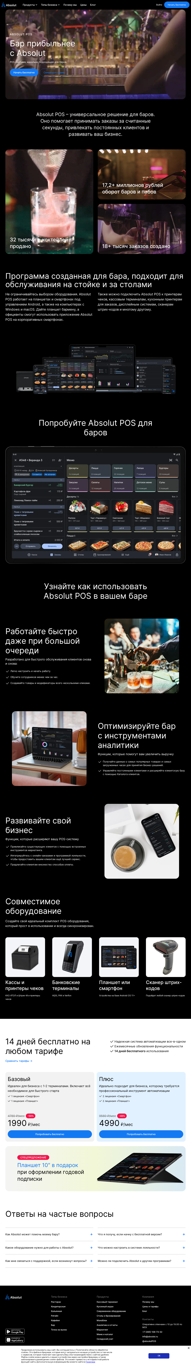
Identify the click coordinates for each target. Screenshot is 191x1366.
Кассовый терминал (107, 1302)
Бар (53, 1325)
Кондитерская (58, 1306)
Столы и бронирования (108, 1315)
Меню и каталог (105, 1334)
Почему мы (70, 4)
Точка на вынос (59, 1329)
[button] (30, 4)
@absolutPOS (149, 1341)
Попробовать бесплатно (49, 1134)
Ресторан (56, 1302)
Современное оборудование (111, 1311)
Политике (90, 1362)
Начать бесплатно (177, 4)
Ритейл (54, 1315)
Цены (83, 4)
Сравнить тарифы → (18, 1060)
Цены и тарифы (150, 1306)
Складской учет (105, 1339)
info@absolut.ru (150, 1336)
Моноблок (102, 1320)
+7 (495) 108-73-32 (152, 1332)
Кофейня (55, 1320)
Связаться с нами (54, 72)
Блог (93, 4)
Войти (159, 4)
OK (159, 1356)
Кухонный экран (105, 1306)
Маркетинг (102, 1329)
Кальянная (56, 1311)
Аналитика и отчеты (107, 1325)
